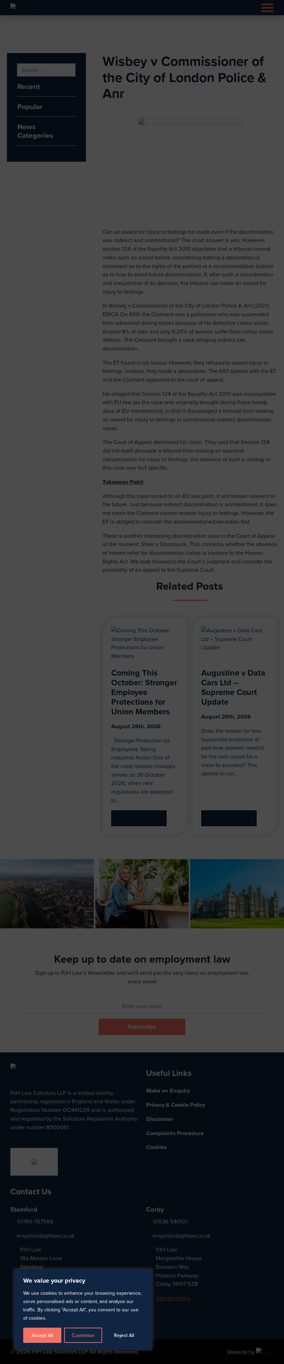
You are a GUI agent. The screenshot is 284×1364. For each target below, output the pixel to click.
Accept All (42, 1335)
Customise (83, 1335)
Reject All (124, 1335)
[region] (142, 682)
